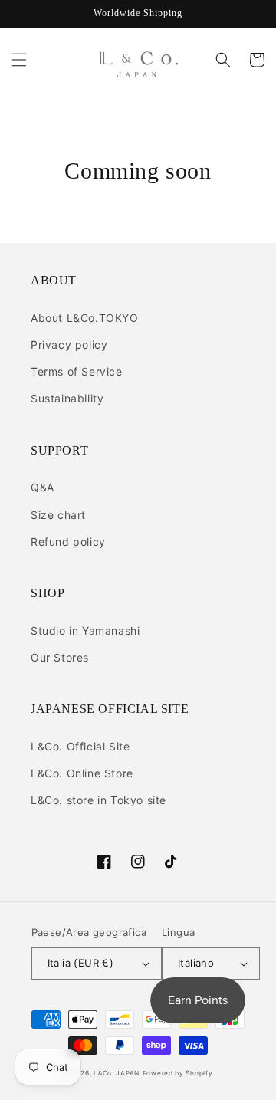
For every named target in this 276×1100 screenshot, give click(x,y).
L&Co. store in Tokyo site (98, 799)
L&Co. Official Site (80, 746)
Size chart (58, 514)
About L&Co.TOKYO (85, 317)
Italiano (196, 963)
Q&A (42, 487)
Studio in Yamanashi (85, 630)
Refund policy (68, 541)
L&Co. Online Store (82, 773)
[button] (19, 60)
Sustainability (67, 398)
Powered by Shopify (178, 1073)
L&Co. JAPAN (117, 1073)
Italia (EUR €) (81, 963)
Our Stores (60, 657)
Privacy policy (69, 344)
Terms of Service (77, 371)
